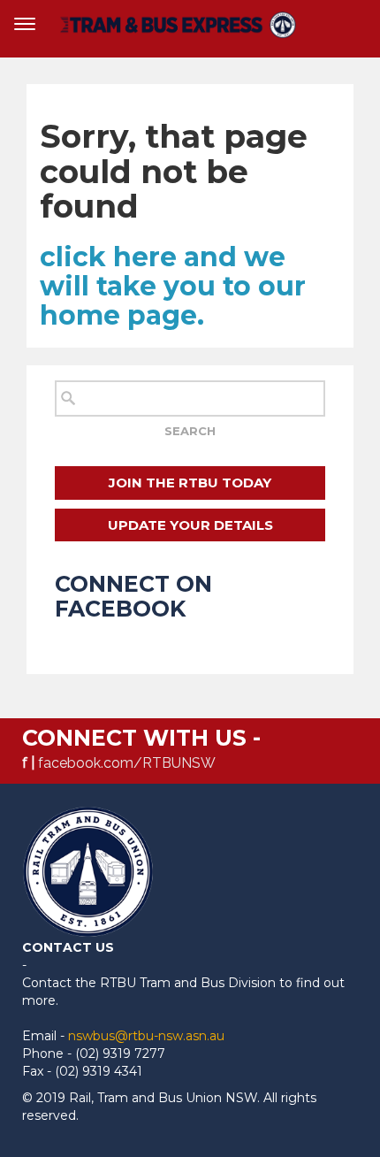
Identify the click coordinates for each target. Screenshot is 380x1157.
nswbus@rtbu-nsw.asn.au (146, 1036)
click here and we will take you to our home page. (173, 286)
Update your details (190, 525)
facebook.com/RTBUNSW (127, 763)
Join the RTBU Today (190, 482)
